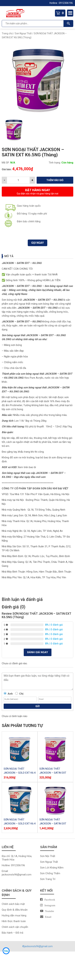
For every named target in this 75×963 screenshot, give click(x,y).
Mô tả (8, 256)
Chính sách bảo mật (13, 904)
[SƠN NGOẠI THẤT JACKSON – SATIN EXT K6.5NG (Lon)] (55, 800)
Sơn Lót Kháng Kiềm (51, 867)
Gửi (37, 706)
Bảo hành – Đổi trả (12, 932)
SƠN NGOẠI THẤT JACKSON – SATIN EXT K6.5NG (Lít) (52, 772)
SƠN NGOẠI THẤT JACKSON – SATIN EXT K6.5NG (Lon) (52, 823)
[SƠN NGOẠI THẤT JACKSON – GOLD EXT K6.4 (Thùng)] (20, 800)
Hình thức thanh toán (14, 921)
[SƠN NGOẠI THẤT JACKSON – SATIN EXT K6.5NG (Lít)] (55, 749)
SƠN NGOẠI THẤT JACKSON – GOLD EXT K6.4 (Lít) (19, 772)
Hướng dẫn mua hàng (14, 915)
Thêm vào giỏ (54, 180)
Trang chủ (7, 33)
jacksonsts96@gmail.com (16, 874)
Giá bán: (7, 169)
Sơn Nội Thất (47, 856)
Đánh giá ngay (37, 652)
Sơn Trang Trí (47, 879)
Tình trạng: (55, 162)
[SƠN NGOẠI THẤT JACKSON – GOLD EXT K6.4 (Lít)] (20, 749)
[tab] (37, 256)
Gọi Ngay (37, 242)
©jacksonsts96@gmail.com (37, 946)
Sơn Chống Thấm (50, 873)
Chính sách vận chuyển (15, 927)
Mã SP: (6, 162)
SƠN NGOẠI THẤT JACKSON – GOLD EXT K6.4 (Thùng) (19, 823)
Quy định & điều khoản (15, 909)
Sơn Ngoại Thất (23, 33)
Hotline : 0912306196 (61, 3)
